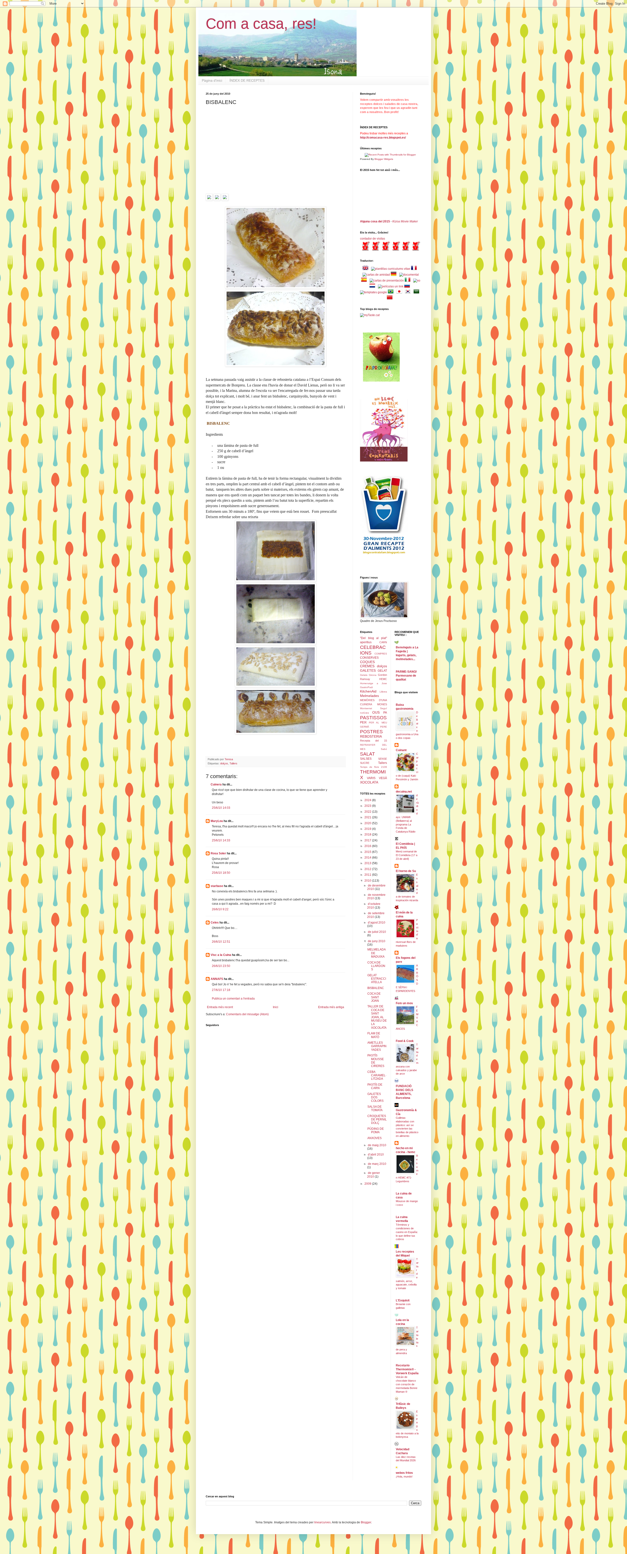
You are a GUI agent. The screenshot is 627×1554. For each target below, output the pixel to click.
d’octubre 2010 (373, 905)
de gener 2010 (373, 1174)
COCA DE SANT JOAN (374, 997)
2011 (368, 874)
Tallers (233, 763)
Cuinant (401, 750)
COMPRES (380, 653)
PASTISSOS (373, 717)
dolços (224, 763)
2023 (368, 806)
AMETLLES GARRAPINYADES (376, 1046)
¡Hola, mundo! (404, 1476)
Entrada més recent (220, 1007)
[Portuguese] (392, 292)
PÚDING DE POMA (375, 1130)
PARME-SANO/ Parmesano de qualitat (406, 675)
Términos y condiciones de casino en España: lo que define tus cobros (407, 1232)
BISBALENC (375, 988)
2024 (368, 800)
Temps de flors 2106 (373, 767)
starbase (217, 886)
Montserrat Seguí (373, 708)
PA (385, 712)
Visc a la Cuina (221, 955)
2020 (368, 823)
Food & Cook (405, 1041)
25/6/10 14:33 (221, 840)
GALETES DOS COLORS (375, 1097)
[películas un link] (390, 286)
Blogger (366, 1522)
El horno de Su (406, 871)
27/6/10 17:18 (221, 990)
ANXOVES (374, 1138)
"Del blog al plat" (373, 638)
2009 (368, 1183)
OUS (376, 712)
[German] (394, 274)
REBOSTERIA (371, 736)
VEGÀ (383, 778)
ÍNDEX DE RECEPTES (247, 80)
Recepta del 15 (373, 740)
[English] (366, 268)
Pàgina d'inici (212, 80)
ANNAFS (217, 979)
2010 (368, 880)
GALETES (368, 670)
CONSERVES (369, 657)
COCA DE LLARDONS (376, 966)
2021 (368, 817)
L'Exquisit (403, 1300)
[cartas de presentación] (387, 280)
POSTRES (371, 731)
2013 (368, 863)
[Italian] (408, 280)
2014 (368, 857)
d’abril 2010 (376, 1154)
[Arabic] (417, 292)
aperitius (366, 642)
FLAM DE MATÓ (373, 1035)
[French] (415, 268)
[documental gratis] (409, 274)
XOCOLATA (369, 782)
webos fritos (404, 1473)
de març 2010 (377, 1164)
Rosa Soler (218, 853)
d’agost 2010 (376, 922)
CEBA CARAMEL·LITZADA (376, 1075)
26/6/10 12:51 (221, 941)
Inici (275, 1007)
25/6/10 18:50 (221, 872)
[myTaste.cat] (370, 315)
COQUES (367, 662)
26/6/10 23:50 (221, 966)
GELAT (382, 670)
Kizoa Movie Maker (405, 221)
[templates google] (373, 292)
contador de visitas (372, 238)
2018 (368, 834)
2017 (368, 840)
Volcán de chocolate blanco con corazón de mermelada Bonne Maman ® (406, 1384)
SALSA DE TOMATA (375, 1108)
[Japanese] (400, 292)
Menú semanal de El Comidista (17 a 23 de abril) (406, 855)
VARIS (371, 778)
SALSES (366, 758)
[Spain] (365, 280)
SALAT (367, 754)
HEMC (383, 679)
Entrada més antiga (331, 1007)
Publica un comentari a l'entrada (233, 998)
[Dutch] (373, 286)
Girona (372, 675)
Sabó (384, 749)
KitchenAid (368, 691)
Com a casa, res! (261, 23)
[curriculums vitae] (390, 268)
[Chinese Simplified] (391, 298)
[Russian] (408, 286)
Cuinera (216, 784)
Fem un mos (404, 1003)
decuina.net (404, 791)
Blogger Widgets (383, 159)
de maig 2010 (377, 1145)
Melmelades (369, 696)
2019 (368, 829)
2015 (368, 852)
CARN (383, 642)
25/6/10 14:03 (221, 807)
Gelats (363, 675)
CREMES (367, 666)
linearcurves (322, 1522)
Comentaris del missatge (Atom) (247, 1014)
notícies (364, 712)
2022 (368, 811)
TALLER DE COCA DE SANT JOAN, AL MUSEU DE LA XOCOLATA (377, 1017)
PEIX (363, 722)
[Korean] (409, 292)
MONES (382, 704)
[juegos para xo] (416, 280)
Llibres (383, 691)
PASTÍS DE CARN (374, 1086)
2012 (368, 869)
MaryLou (217, 821)
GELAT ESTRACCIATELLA (376, 979)
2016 (368, 846)
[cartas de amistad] (376, 274)
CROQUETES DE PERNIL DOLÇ (377, 1119)
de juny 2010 (376, 941)
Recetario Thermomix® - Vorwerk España (407, 1369)
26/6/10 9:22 (220, 909)
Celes (215, 922)
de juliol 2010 (377, 932)
